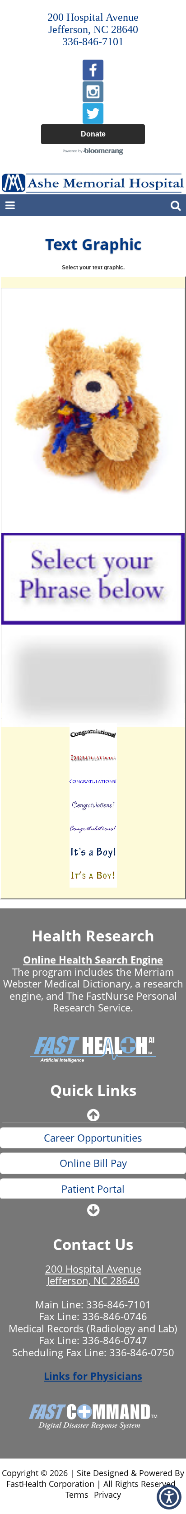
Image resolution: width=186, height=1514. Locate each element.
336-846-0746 (114, 1316)
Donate (93, 134)
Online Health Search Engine (93, 959)
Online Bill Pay (93, 1142)
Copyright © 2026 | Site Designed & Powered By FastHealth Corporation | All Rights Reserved (93, 1478)
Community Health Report (93, 1192)
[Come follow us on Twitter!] (93, 113)
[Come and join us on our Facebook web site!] (93, 70)
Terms (76, 1494)
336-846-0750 (141, 1352)
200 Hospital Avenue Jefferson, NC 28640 (93, 1274)
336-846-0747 (114, 1340)
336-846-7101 (118, 1304)
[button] (169, 1497)
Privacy (107, 1494)
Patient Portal (93, 1167)
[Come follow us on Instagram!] (93, 92)
